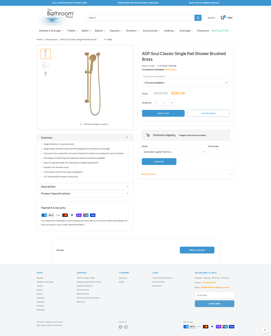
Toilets (40, 285)
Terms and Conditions (162, 278)
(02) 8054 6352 (209, 282)
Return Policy (83, 289)
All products (51, 39)
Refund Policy (148, 173)
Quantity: (147, 102)
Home (40, 39)
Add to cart (163, 113)
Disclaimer (157, 285)
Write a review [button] (197, 250)
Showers (41, 301)
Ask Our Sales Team (86, 278)
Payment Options (85, 285)
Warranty (81, 301)
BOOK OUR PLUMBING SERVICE (204, 2)
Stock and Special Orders (88, 297)
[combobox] (140, 18)
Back (109, 39)
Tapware (41, 297)
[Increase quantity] (172, 103)
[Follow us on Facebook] (121, 327)
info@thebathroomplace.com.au (215, 287)
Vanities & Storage (45, 282)
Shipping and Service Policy (89, 282)
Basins (40, 294)
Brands (211, 17)
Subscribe (214, 303)
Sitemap (58, 325)
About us (123, 278)
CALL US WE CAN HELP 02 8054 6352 (69, 2)
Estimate (159, 161)
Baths (39, 289)
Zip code (219, 146)
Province (174, 146)
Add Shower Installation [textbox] (154, 76)
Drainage (41, 309)
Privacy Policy (158, 282)
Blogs (121, 282)
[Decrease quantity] (157, 103)
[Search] (198, 18)
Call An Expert (208, 113)
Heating (40, 305)
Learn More (171, 69)
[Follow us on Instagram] (126, 327)
